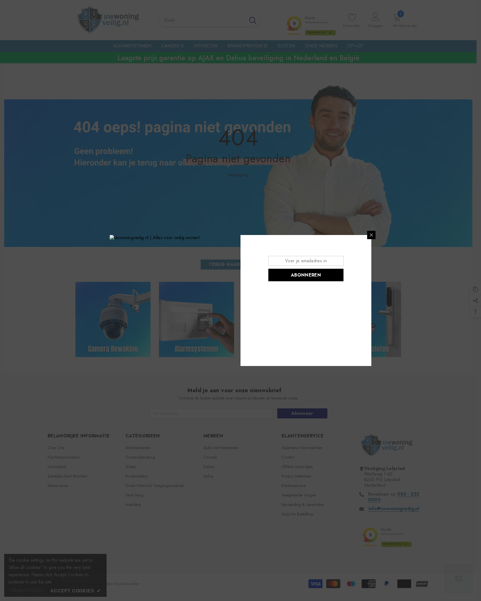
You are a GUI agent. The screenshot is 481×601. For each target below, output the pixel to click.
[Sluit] (371, 235)
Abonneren (306, 275)
